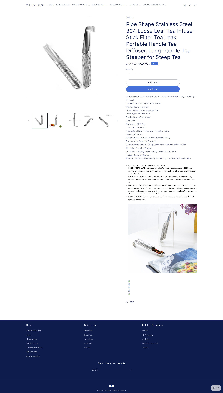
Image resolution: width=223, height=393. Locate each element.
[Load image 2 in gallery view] (56, 120)
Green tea (88, 335)
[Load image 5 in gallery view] (106, 120)
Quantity (129, 69)
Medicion (146, 339)
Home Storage (32, 343)
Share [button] (131, 302)
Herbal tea (88, 339)
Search (145, 331)
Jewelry (145, 348)
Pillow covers (31, 339)
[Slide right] (117, 120)
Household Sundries (34, 348)
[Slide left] (28, 120)
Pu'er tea (88, 343)
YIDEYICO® (107, 390)
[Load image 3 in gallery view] (73, 120)
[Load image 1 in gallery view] (39, 120)
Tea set (87, 348)
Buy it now (153, 89)
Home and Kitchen (33, 331)
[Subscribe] (130, 370)
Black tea (88, 331)
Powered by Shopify (119, 390)
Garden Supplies (33, 356)
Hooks (28, 335)
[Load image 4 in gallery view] (90, 120)
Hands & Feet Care (150, 343)
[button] (80, 5)
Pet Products (31, 352)
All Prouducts (147, 335)
